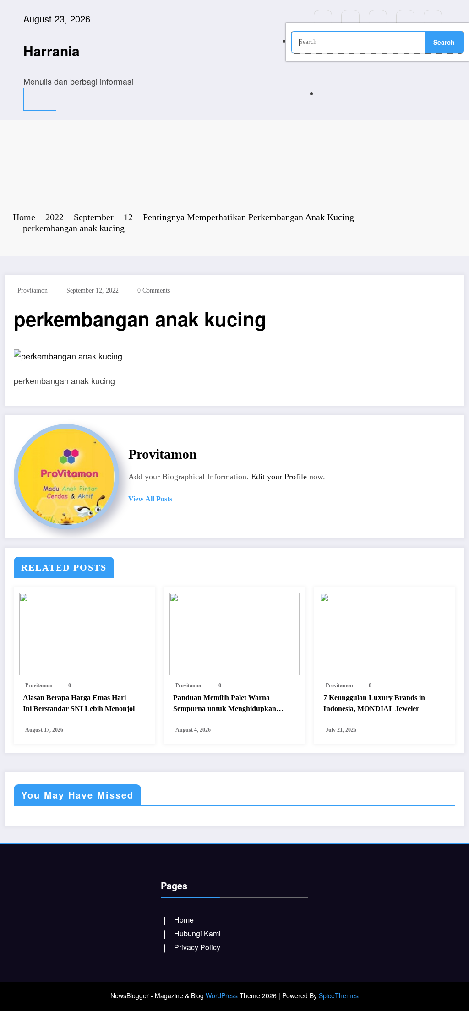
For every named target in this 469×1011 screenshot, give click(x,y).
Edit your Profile (279, 476)
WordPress (222, 995)
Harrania (51, 50)
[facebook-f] (323, 19)
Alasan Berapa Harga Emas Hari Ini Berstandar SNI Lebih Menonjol (79, 703)
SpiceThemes (339, 995)
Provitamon (32, 290)
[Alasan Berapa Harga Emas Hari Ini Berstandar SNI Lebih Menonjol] (84, 633)
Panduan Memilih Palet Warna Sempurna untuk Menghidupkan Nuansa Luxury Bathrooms (224, 704)
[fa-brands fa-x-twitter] (350, 19)
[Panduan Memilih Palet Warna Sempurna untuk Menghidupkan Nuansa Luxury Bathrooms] (234, 633)
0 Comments (153, 290)
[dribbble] (378, 19)
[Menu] (39, 99)
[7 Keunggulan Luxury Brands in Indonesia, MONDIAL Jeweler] (385, 633)
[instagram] (405, 19)
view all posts (150, 499)
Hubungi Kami (197, 933)
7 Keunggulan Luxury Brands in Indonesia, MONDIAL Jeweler (374, 703)
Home (184, 919)
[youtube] (433, 19)
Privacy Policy (197, 947)
